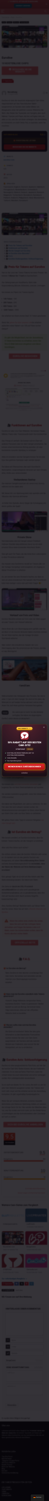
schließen (24, 773)
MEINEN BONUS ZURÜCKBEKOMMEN (24, 767)
